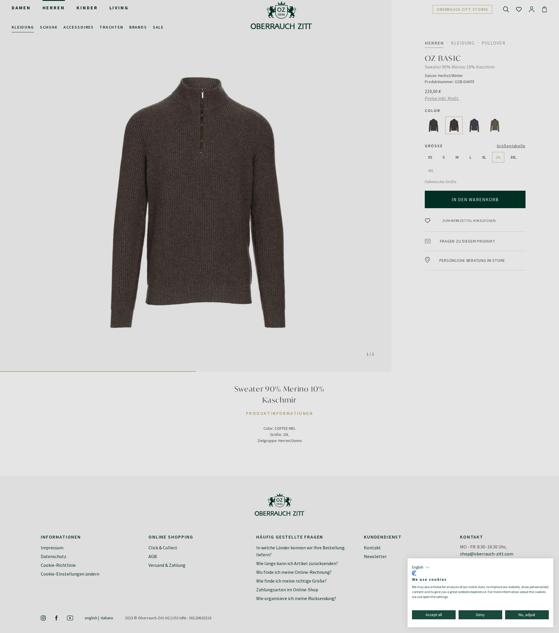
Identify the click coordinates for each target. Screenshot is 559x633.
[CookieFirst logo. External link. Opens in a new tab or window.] (414, 573)
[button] (421, 567)
